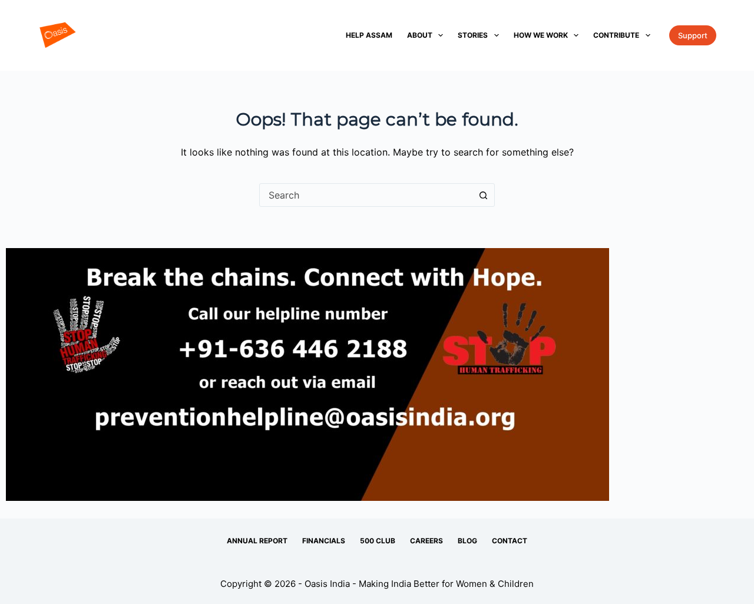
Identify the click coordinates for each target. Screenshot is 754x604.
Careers (426, 540)
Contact (509, 540)
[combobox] (366, 195)
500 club (377, 540)
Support (692, 35)
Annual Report (257, 540)
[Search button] (483, 195)
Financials (323, 540)
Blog (467, 540)
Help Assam (369, 35)
